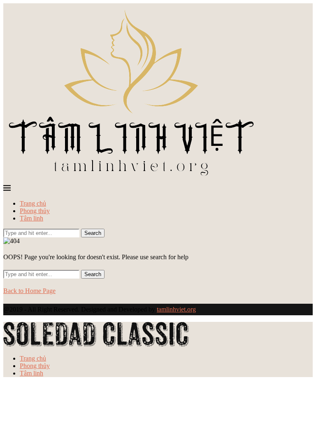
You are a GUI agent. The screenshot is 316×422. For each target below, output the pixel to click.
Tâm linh (31, 218)
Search (92, 233)
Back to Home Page (29, 290)
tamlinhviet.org (176, 309)
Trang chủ (33, 203)
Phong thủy (35, 210)
